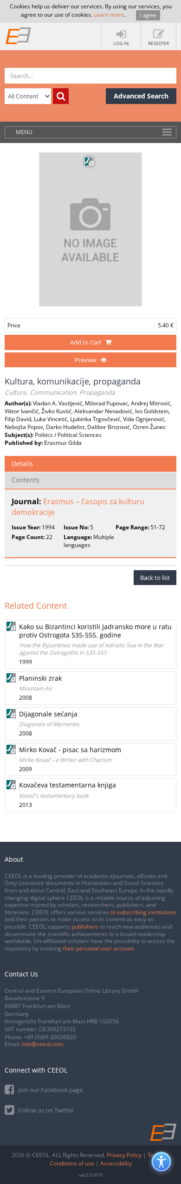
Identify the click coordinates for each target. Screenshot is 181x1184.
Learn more (109, 15)
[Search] (61, 96)
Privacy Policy (124, 1155)
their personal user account (98, 948)
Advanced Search (141, 95)
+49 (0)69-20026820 (50, 1037)
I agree (148, 15)
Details (22, 463)
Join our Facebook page (50, 1090)
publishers (84, 926)
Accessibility (116, 1163)
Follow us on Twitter (45, 1110)
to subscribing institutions (143, 912)
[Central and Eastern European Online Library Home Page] (18, 35)
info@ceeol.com (42, 1044)
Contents (25, 479)
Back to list (155, 577)
